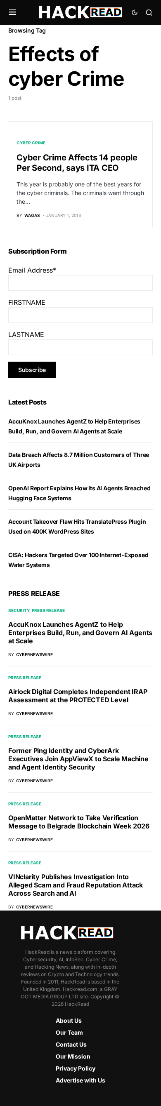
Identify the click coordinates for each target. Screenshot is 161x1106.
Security (18, 610)
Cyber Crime (31, 142)
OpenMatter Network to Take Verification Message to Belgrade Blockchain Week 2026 (78, 822)
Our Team (69, 1032)
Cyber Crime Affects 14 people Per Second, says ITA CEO (77, 163)
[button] (12, 12)
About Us (69, 1020)
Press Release (48, 610)
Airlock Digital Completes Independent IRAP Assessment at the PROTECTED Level (77, 695)
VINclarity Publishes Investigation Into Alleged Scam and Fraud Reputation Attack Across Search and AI (75, 885)
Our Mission (73, 1056)
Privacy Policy (75, 1068)
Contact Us (71, 1044)
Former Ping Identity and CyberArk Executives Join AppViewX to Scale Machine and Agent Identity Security (78, 758)
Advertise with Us (80, 1080)
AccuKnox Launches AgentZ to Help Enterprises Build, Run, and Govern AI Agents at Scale (80, 632)
